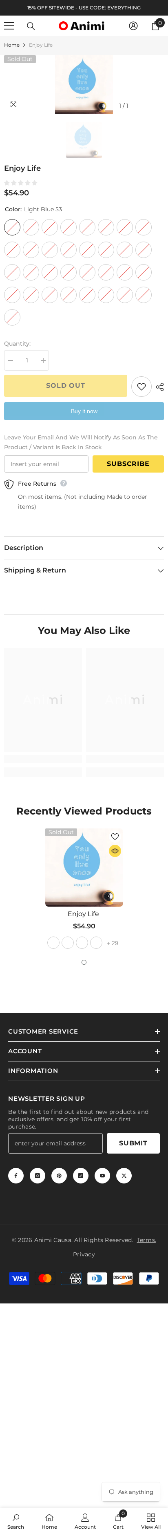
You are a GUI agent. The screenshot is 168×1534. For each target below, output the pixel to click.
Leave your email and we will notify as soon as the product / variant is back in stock (81, 442)
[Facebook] (16, 1175)
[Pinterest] (59, 1175)
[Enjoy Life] (84, 867)
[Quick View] (115, 851)
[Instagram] (37, 1175)
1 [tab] (84, 962)
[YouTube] (102, 1175)
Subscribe (128, 464)
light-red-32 (96, 943)
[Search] (31, 26)
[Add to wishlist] (141, 386)
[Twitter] (124, 1175)
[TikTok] (80, 1175)
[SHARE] (158, 387)
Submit (133, 1143)
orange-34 (82, 943)
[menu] (9, 26)
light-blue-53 (53, 943)
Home (12, 45)
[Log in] (133, 25)
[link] (43, 759)
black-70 (68, 943)
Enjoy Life (84, 914)
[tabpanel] (84, 889)
